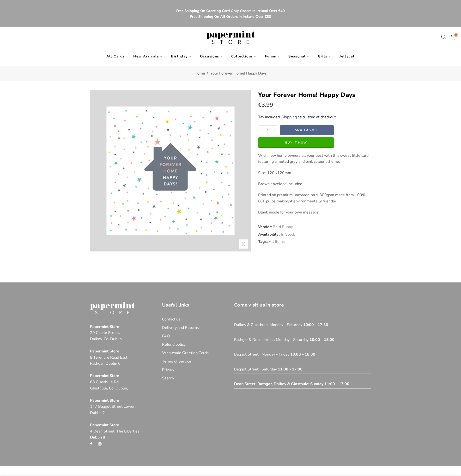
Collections (242, 56)
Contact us (171, 319)
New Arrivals (146, 56)
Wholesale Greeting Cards (185, 353)
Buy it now (296, 142)
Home (199, 73)
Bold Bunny (283, 227)
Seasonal (297, 56)
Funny (270, 56)
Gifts (323, 56)
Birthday (179, 56)
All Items (277, 241)
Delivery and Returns (180, 327)
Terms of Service (176, 361)
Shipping (289, 117)
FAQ (166, 336)
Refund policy (174, 344)
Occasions (209, 56)
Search (168, 378)
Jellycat (347, 56)
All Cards (115, 56)
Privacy (168, 369)
